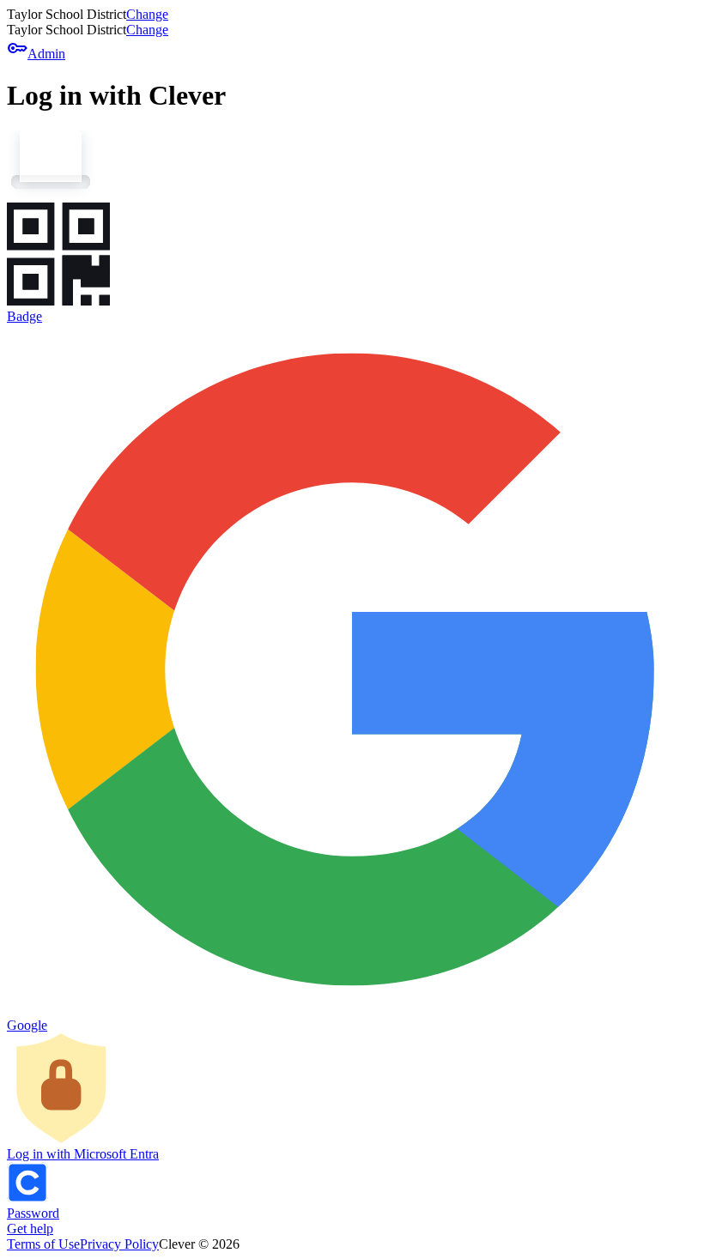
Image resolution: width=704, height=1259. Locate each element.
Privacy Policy (119, 1244)
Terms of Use (43, 1244)
